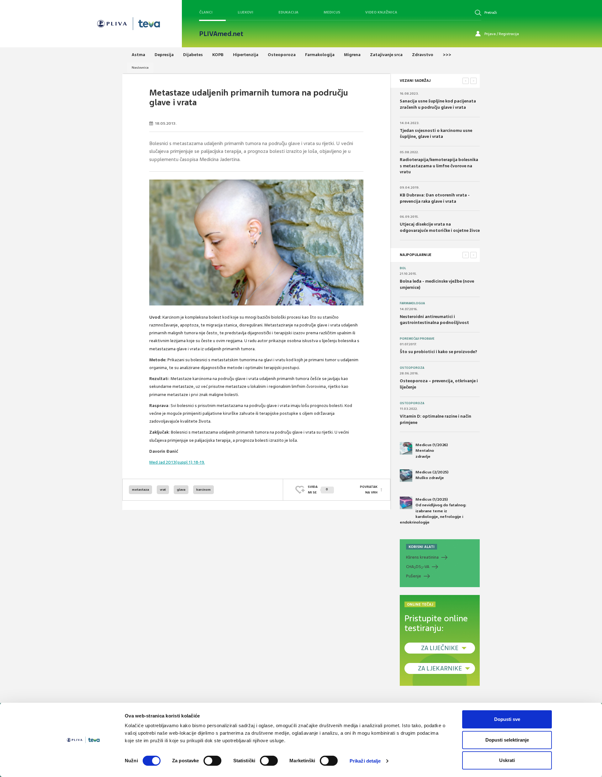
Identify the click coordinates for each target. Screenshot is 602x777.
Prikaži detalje (365, 761)
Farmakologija (412, 303)
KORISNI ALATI (422, 547)
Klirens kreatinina (422, 557)
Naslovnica (140, 67)
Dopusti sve (507, 719)
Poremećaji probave (417, 339)
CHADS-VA (417, 567)
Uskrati (507, 760)
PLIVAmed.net (221, 34)
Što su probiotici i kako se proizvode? (438, 351)
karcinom (203, 490)
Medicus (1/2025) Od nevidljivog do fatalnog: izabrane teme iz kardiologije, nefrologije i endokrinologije (433, 511)
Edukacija (288, 12)
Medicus (332, 12)
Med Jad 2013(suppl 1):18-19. (177, 462)
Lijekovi (245, 12)
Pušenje (413, 576)
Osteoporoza (412, 368)
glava (181, 490)
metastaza (140, 490)
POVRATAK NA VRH (369, 489)
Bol (403, 268)
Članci (206, 12)
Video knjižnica (381, 12)
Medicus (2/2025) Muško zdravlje (431, 475)
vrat (163, 490)
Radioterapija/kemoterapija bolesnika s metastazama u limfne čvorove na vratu (439, 166)
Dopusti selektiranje (507, 740)
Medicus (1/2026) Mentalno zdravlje (431, 450)
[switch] (212, 761)
